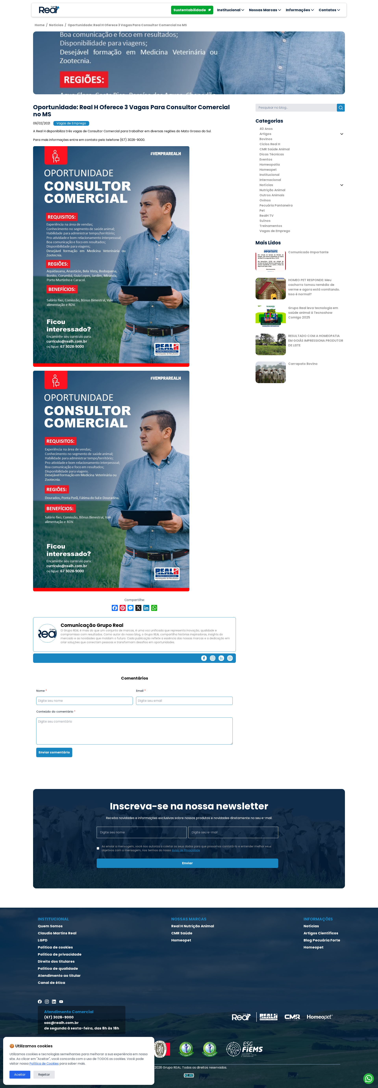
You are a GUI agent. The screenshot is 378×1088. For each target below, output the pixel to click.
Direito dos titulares (56, 961)
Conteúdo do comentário (55, 712)
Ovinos (265, 200)
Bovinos (265, 139)
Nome (41, 691)
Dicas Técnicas (271, 154)
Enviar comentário (54, 752)
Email (141, 691)
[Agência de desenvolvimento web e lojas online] (189, 1075)
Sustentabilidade (189, 9)
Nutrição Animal (272, 190)
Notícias (266, 185)
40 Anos (266, 129)
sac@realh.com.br (61, 1022)
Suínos (265, 220)
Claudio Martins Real (57, 933)
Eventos (265, 159)
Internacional (270, 180)
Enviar (187, 863)
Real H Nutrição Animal (192, 926)
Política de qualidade (58, 968)
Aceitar (20, 1074)
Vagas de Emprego (71, 123)
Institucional (269, 174)
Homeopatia (269, 164)
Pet (262, 210)
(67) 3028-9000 (59, 1017)
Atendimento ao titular (59, 975)
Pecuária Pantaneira (276, 205)
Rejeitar (44, 1074)
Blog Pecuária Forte (322, 940)
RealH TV (266, 215)
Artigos (265, 134)
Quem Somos (50, 926)
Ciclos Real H (269, 144)
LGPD (42, 940)
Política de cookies (55, 947)
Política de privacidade (60, 954)
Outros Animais (271, 195)
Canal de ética (51, 982)
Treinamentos (270, 226)
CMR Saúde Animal (274, 149)
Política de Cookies (44, 1063)
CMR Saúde (181, 933)
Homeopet (268, 169)
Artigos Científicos (321, 933)
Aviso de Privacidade (186, 850)
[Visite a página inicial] (48, 10)
